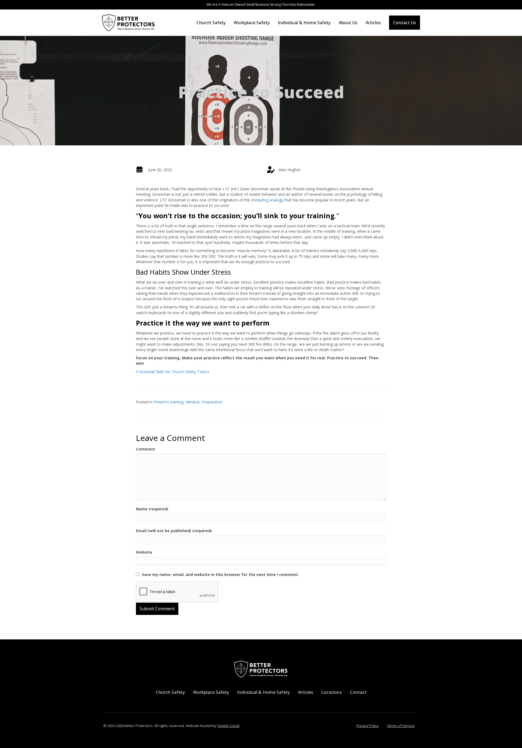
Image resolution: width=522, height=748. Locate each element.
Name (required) (152, 508)
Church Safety (211, 23)
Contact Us (404, 23)
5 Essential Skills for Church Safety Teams (172, 371)
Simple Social (228, 725)
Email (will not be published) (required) (174, 530)
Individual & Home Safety (304, 23)
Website (144, 552)
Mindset (192, 401)
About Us (348, 23)
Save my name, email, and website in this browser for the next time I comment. (220, 574)
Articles (373, 23)
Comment (145, 449)
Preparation (212, 401)
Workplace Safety (252, 23)
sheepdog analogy (267, 200)
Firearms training (168, 401)
